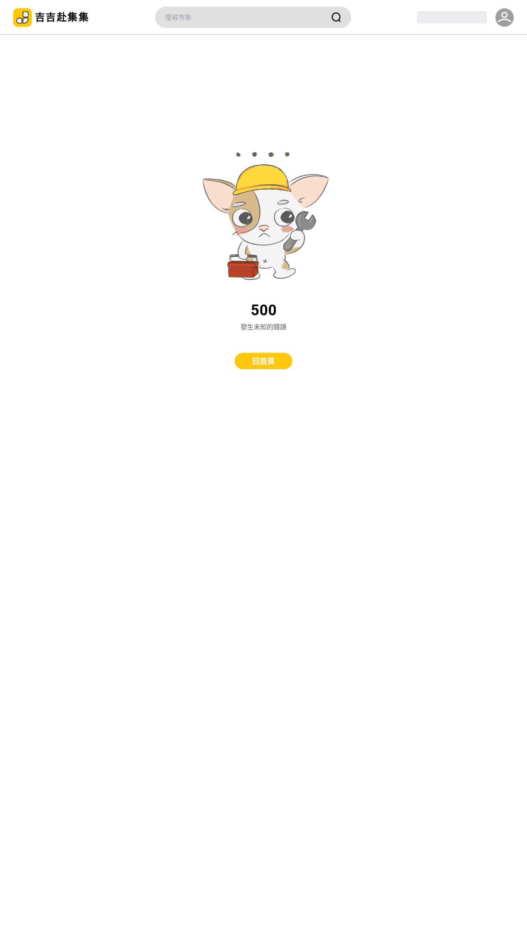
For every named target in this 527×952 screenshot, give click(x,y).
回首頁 (263, 361)
